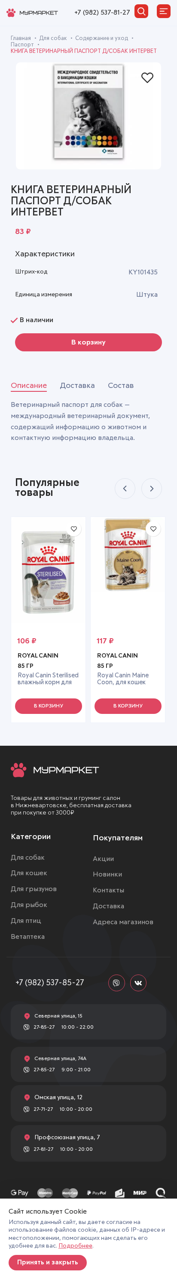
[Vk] (138, 983)
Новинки (107, 874)
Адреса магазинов (123, 922)
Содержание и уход (102, 38)
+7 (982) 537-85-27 (49, 983)
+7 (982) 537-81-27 (102, 12)
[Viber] (116, 983)
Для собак (53, 38)
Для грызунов (34, 888)
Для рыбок (29, 904)
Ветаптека (28, 936)
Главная (21, 38)
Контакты (108, 890)
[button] (48, 706)
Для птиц (26, 920)
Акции (103, 858)
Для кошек (29, 873)
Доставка (108, 906)
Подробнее (75, 1246)
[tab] (29, 386)
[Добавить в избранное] (147, 78)
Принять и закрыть (47, 1262)
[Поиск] (141, 11)
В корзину (88, 342)
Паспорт (23, 45)
